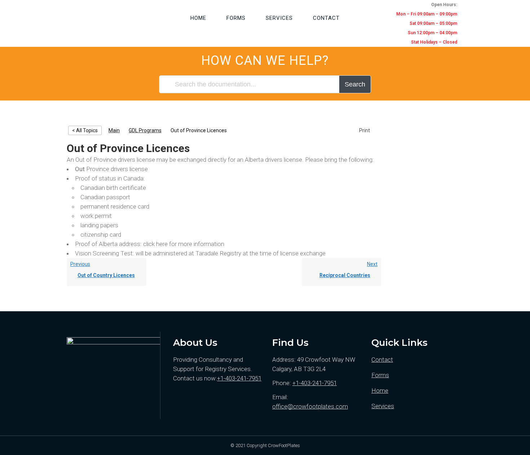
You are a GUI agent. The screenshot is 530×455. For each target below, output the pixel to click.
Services (382, 406)
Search (355, 84)
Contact (382, 359)
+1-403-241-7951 (239, 378)
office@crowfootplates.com (310, 406)
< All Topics (85, 130)
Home (379, 390)
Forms (380, 375)
